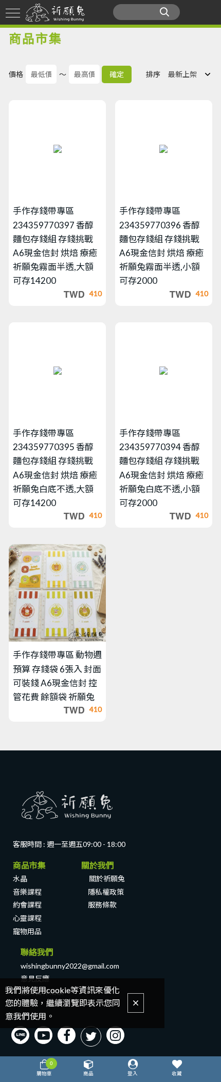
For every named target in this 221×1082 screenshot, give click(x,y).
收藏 (177, 1073)
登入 (132, 1073)
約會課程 (27, 904)
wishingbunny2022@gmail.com (70, 965)
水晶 (20, 878)
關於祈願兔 (107, 878)
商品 (88, 1073)
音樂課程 (27, 891)
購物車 (44, 1068)
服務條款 (102, 904)
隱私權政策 (106, 891)
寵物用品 (27, 931)
